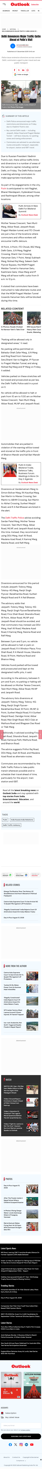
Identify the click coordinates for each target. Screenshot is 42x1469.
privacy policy (25, 1430)
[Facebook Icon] (10, 1444)
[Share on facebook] (14, 70)
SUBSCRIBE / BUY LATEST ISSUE (21, 1436)
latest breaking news (25, 790)
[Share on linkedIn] (23, 70)
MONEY (15, 11)
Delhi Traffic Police (15, 517)
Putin (3, 188)
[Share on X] (19, 70)
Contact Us (16, 1457)
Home (4, 29)
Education (24, 799)
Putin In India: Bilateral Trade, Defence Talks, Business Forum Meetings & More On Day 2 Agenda (29, 472)
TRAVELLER (25, 11)
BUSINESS (6, 11)
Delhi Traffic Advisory (11, 825)
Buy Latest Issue (12, 1417)
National (13, 29)
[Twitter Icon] (15, 1444)
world (16, 802)
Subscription (10, 1413)
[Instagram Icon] (21, 1444)
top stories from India (14, 796)
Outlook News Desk (29, 215)
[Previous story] (1, 734)
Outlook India (10, 793)
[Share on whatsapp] (27, 70)
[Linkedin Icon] (26, 1444)
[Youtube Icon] (32, 1444)
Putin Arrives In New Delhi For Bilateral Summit (28, 208)
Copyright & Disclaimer (31, 1457)
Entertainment (10, 799)
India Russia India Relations (22, 820)
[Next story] (40, 734)
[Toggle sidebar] (6, 4)
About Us (7, 1457)
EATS (33, 11)
